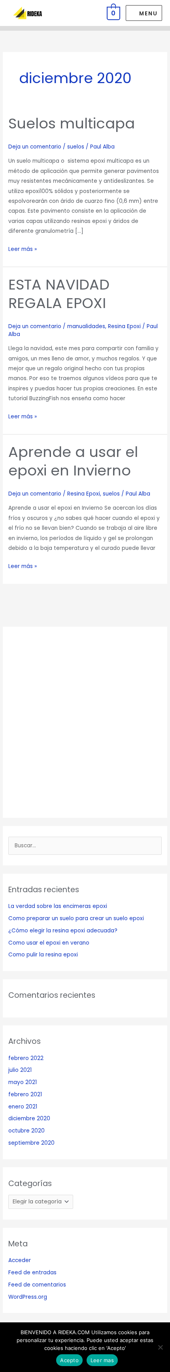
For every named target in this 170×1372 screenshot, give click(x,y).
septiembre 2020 (31, 1143)
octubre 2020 (26, 1130)
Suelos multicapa (71, 123)
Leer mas (102, 1360)
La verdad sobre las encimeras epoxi (57, 906)
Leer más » (22, 248)
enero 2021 (22, 1106)
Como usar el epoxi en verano (48, 943)
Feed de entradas (32, 1272)
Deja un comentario (34, 146)
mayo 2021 (22, 1082)
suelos (75, 146)
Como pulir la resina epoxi (43, 954)
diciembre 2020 (29, 1118)
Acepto (69, 1360)
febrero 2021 (25, 1094)
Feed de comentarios (37, 1284)
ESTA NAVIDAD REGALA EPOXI (59, 294)
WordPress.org (27, 1297)
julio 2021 (20, 1070)
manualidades (86, 326)
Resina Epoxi (124, 326)
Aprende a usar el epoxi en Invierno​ (73, 461)
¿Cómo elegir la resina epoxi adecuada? (62, 930)
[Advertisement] (85, 722)
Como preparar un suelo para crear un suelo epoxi (76, 918)
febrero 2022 (25, 1058)
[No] (160, 1347)
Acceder (19, 1260)
